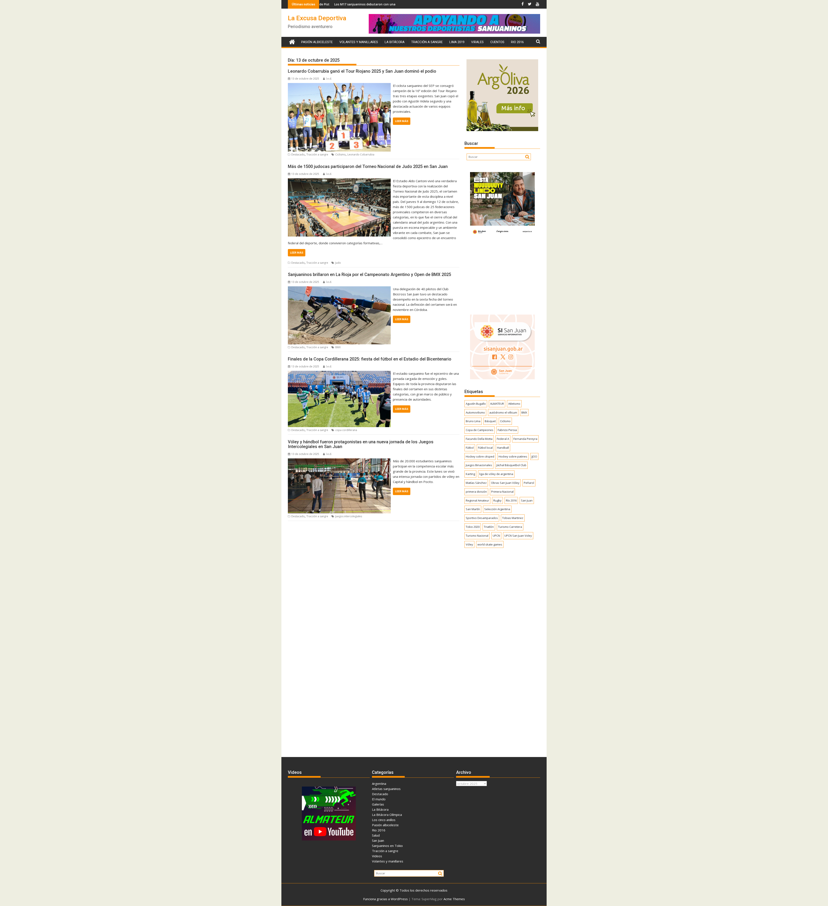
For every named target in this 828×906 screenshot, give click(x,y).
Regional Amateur (477, 500)
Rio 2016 (517, 42)
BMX (338, 347)
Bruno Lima (473, 421)
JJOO (534, 456)
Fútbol (470, 448)
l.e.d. (329, 78)
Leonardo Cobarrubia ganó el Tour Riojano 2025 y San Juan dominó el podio (362, 71)
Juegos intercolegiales (348, 516)
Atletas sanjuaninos (386, 789)
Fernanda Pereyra (525, 439)
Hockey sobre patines (513, 456)
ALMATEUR (497, 404)
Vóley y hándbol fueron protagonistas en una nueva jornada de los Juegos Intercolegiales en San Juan (360, 444)
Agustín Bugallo (476, 404)
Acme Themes (454, 899)
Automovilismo (475, 412)
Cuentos (497, 42)
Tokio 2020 (473, 527)
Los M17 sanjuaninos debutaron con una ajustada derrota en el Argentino (322, 4)
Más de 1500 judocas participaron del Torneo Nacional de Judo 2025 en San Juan (368, 166)
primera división (476, 492)
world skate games (489, 544)
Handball (503, 448)
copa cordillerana (346, 430)
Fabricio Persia (507, 430)
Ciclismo (340, 154)
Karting (470, 474)
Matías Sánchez (476, 483)
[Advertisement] (502, 274)
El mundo (379, 799)
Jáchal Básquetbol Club (511, 465)
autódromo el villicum (503, 412)
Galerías (378, 804)
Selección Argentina (497, 509)
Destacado (298, 154)
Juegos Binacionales (479, 465)
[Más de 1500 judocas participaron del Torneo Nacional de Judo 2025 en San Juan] (339, 181)
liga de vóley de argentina (496, 474)
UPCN (496, 536)
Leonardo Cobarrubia (360, 154)
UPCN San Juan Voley (518, 536)
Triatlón (489, 527)
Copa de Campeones (479, 430)
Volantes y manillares (358, 42)
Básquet (490, 421)
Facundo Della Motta (479, 439)
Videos (377, 856)
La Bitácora (395, 42)
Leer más (401, 121)
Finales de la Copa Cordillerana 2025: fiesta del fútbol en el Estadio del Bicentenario (369, 359)
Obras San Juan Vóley (505, 483)
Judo (338, 263)
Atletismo (514, 404)
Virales (477, 42)
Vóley (469, 544)
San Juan (527, 500)
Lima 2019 (456, 42)
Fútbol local (485, 448)
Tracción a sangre (427, 42)
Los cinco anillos (383, 820)
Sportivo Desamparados (482, 518)
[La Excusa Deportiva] (292, 41)
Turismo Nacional (477, 536)
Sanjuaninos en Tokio (387, 845)
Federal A (503, 439)
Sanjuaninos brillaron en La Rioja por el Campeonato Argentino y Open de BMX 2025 (369, 274)
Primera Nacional (502, 492)
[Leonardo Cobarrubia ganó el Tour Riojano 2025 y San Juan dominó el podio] (339, 85)
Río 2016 (511, 500)
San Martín (473, 509)
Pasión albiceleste (317, 42)
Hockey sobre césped (480, 456)
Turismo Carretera (510, 527)
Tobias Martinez (512, 518)
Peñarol (529, 483)
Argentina (379, 783)
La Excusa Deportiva (317, 18)
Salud (376, 835)
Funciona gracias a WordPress (385, 899)
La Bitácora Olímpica (387, 814)
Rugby (497, 500)
